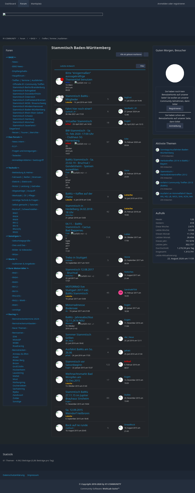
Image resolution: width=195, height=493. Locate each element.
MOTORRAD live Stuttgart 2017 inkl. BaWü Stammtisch (77, 290)
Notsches (69, 215)
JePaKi (68, 355)
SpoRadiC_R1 (71, 111)
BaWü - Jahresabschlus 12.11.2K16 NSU (79, 318)
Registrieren (175, 108)
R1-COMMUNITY (113, 484)
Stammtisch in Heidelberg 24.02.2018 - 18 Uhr (80, 209)
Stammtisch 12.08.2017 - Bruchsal (80, 271)
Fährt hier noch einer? (79, 108)
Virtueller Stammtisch (79, 121)
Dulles (127, 394)
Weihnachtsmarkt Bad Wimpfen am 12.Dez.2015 (79, 377)
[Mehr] (145, 54)
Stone (127, 256)
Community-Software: (100, 488)
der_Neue (69, 340)
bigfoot (127, 97)
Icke (126, 138)
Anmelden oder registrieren (171, 3)
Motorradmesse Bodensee (75, 306)
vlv (67, 311)
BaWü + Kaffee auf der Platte (79, 195)
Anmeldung (175, 125)
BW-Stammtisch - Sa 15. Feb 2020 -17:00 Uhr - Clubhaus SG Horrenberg (80, 135)
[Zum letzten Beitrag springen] (120, 99)
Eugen (127, 120)
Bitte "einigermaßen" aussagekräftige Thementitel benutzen (79, 76)
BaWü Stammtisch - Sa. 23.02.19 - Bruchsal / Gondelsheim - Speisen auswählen (80, 164)
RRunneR (69, 323)
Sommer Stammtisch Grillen (78, 336)
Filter (142, 66)
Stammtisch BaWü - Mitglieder (78, 97)
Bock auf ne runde (77, 425)
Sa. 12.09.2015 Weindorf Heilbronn (77, 411)
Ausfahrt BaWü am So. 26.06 (79, 350)
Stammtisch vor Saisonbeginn (75, 363)
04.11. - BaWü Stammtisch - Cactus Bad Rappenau (78, 227)
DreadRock (129, 424)
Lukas (127, 234)
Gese (126, 170)
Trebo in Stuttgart (76, 257)
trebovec (69, 260)
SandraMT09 (130, 289)
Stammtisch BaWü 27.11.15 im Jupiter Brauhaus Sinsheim (77, 395)
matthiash (70, 428)
